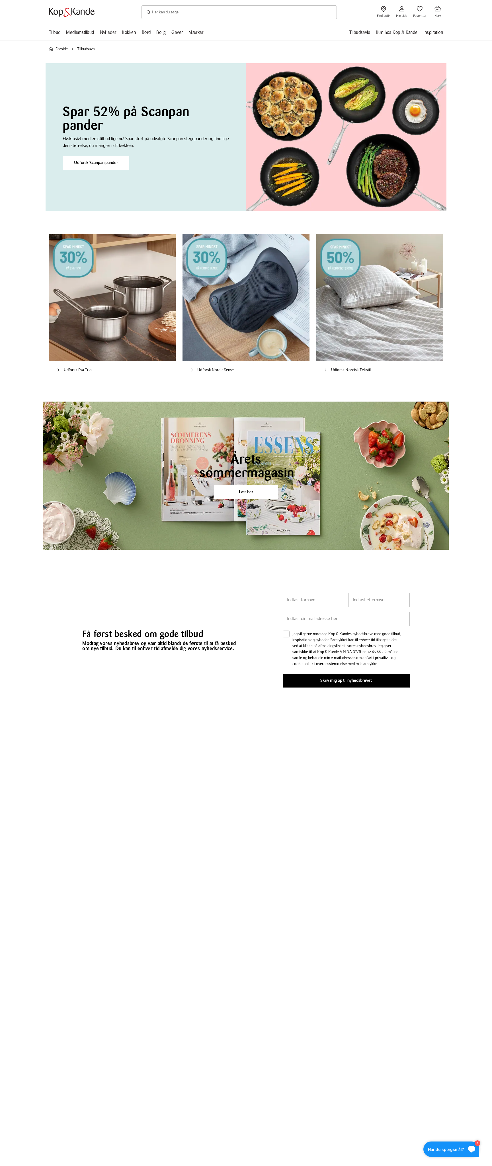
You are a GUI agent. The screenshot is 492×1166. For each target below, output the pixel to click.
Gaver (177, 32)
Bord (146, 32)
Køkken (129, 32)
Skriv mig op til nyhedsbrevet (346, 680)
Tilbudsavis (359, 32)
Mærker (195, 32)
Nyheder (108, 32)
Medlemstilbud (80, 32)
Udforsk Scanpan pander (96, 162)
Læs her (246, 492)
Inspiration (433, 32)
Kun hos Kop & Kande (397, 32)
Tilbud (54, 32)
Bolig (161, 32)
